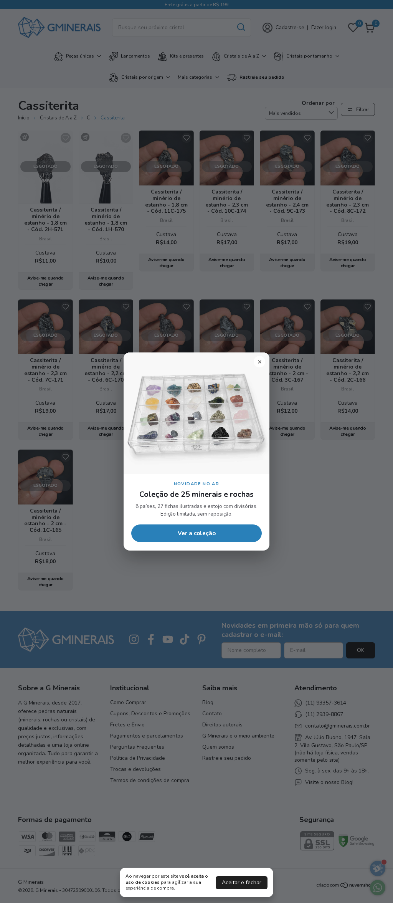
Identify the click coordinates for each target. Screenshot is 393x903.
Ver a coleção (197, 533)
